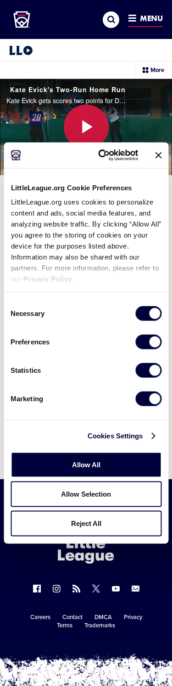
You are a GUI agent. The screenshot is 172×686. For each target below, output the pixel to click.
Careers (40, 617)
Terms (64, 625)
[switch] (148, 341)
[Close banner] (158, 155)
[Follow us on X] (96, 588)
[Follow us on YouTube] (116, 588)
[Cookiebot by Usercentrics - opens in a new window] (102, 155)
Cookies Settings (115, 436)
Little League (118, 648)
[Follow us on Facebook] (37, 588)
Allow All (86, 464)
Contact (72, 617)
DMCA (103, 617)
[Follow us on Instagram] (57, 588)
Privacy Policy (47, 279)
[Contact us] (135, 588)
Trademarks (99, 625)
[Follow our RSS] (76, 588)
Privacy (133, 617)
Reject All (86, 523)
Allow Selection (86, 494)
